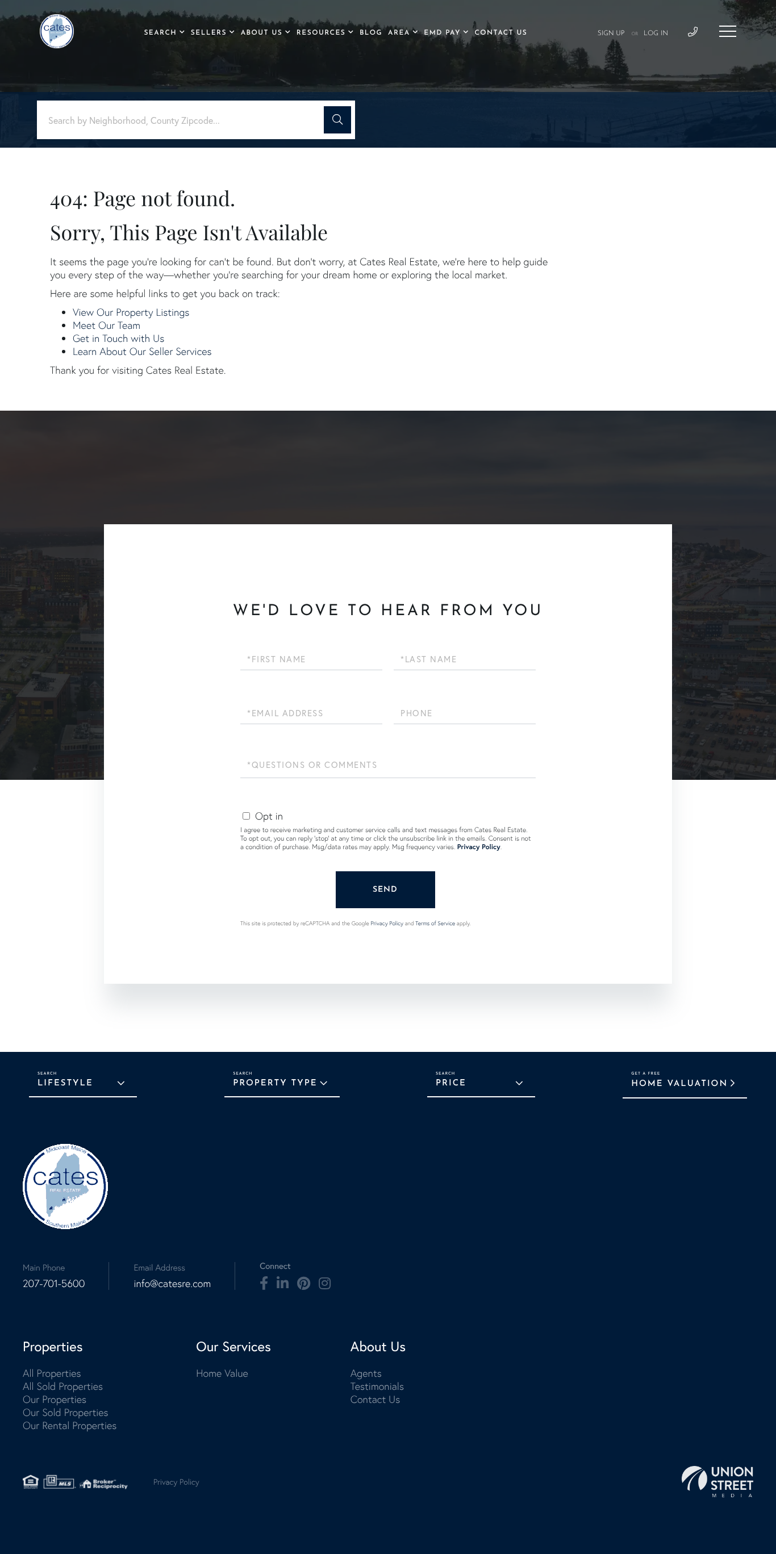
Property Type (275, 1083)
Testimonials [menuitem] (377, 1386)
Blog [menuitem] (371, 33)
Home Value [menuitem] (222, 1373)
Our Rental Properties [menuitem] (69, 1425)
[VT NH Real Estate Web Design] (717, 1481)
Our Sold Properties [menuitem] (66, 1412)
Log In (656, 33)
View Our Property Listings (131, 312)
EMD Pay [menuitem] (442, 33)
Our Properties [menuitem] (54, 1399)
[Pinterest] (303, 1284)
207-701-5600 (54, 1283)
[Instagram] (325, 1284)
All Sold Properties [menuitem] (63, 1386)
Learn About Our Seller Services (142, 351)
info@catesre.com (172, 1283)
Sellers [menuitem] (209, 33)
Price (451, 1083)
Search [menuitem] (160, 33)
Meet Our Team (106, 325)
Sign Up (611, 33)
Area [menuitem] (399, 33)
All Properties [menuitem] (52, 1373)
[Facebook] (264, 1284)
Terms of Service (435, 923)
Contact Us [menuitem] (500, 33)
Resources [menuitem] (321, 33)
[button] (337, 119)
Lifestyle (65, 1083)
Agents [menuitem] (366, 1373)
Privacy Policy (478, 847)
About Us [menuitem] (262, 33)
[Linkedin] (283, 1284)
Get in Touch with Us (118, 338)
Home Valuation (679, 1084)
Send (385, 889)
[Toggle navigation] (727, 31)
